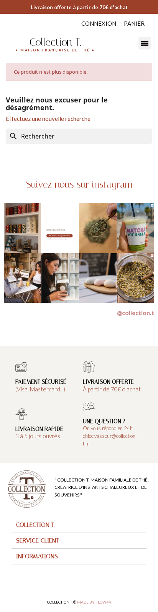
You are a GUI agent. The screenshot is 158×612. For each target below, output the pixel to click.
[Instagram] (16, 22)
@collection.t (135, 312)
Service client (37, 540)
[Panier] (134, 23)
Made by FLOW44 (94, 602)
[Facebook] (9, 22)
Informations (37, 556)
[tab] (79, 525)
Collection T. (55, 42)
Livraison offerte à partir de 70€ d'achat (79, 7)
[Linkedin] (24, 22)
